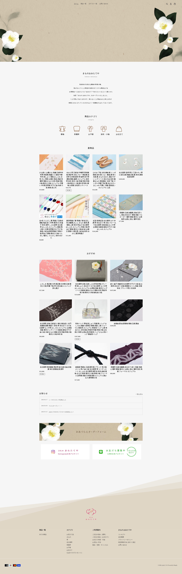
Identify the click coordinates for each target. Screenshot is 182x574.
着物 (62, 134)
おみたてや (165, 565)
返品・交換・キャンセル (100, 545)
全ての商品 (42, 534)
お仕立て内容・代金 (98, 539)
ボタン (91, 32)
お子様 (91, 134)
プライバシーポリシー (125, 539)
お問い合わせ (122, 545)
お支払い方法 (96, 542)
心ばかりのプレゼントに (74, 552)
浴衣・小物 (105, 134)
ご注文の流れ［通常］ (99, 534)
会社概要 (121, 537)
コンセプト (121, 534)
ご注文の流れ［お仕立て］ (100, 537)
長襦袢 (76, 134)
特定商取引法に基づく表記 (126, 542)
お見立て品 (70, 534)
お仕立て (119, 134)
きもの (69, 537)
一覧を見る (139, 394)
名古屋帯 (69, 542)
